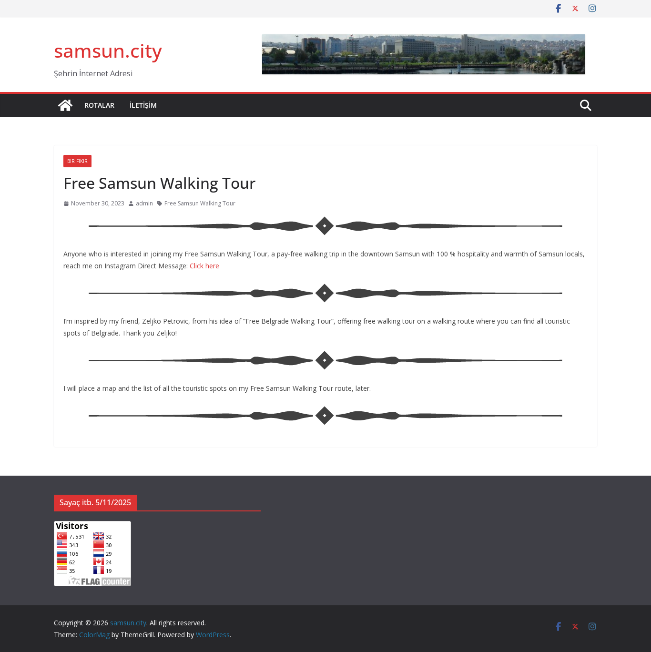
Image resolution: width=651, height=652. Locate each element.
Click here (204, 265)
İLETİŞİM (143, 105)
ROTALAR (99, 105)
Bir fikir (77, 161)
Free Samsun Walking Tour (199, 203)
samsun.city (108, 50)
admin (144, 203)
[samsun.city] (65, 105)
